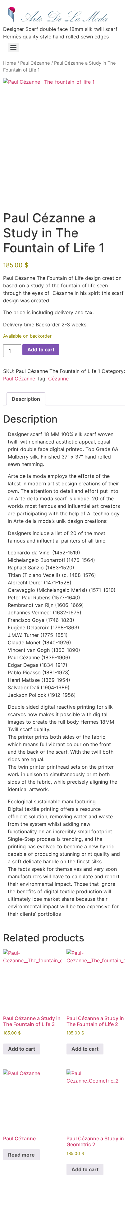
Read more (21, 1155)
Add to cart (40, 349)
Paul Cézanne (35, 63)
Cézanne (58, 378)
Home (9, 63)
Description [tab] (26, 399)
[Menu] (13, 47)
